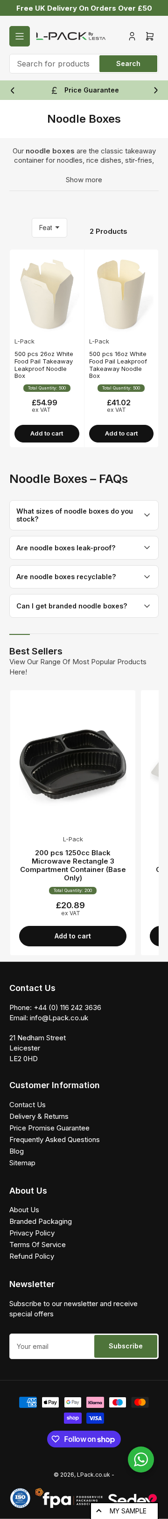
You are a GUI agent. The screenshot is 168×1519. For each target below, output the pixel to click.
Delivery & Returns (39, 1116)
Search (128, 63)
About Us (24, 1209)
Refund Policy (31, 1256)
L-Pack (24, 341)
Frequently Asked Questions (54, 1139)
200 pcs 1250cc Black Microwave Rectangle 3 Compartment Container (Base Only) (73, 865)
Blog (16, 1151)
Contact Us (27, 1104)
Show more (84, 179)
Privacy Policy (32, 1232)
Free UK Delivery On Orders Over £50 (84, 8)
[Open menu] (19, 36)
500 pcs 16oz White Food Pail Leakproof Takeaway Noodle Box (118, 364)
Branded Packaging (40, 1221)
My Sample (128, 1511)
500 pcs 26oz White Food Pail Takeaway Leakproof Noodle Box (43, 364)
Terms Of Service (37, 1244)
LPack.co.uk (93, 1474)
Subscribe (126, 1346)
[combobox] (84, 63)
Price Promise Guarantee (49, 1127)
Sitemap (22, 1162)
